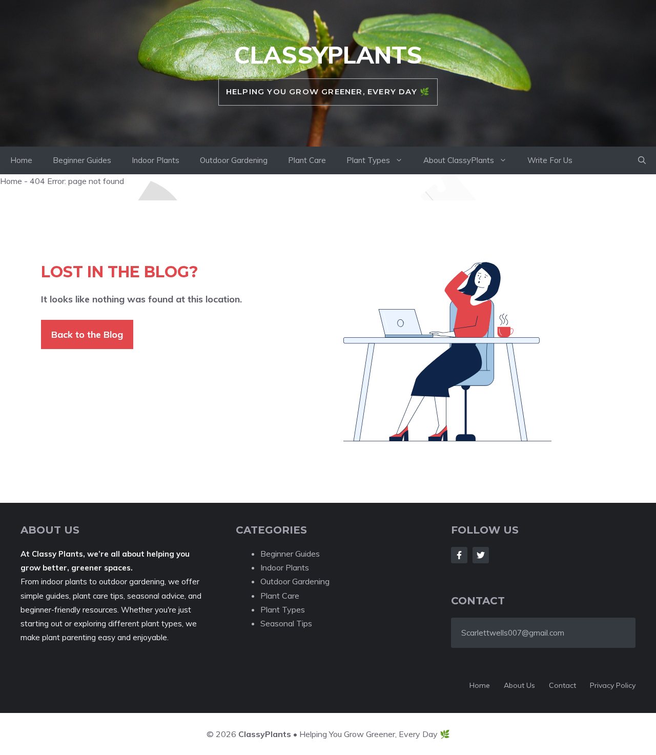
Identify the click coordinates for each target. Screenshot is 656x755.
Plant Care (307, 160)
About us (519, 685)
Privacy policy (613, 685)
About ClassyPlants (458, 160)
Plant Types (368, 160)
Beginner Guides (82, 160)
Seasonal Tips (286, 623)
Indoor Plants (155, 160)
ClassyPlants (328, 55)
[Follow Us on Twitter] (481, 555)
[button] (642, 160)
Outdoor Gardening (234, 160)
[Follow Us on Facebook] (459, 555)
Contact (562, 685)
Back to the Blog (87, 334)
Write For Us (549, 160)
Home (21, 160)
